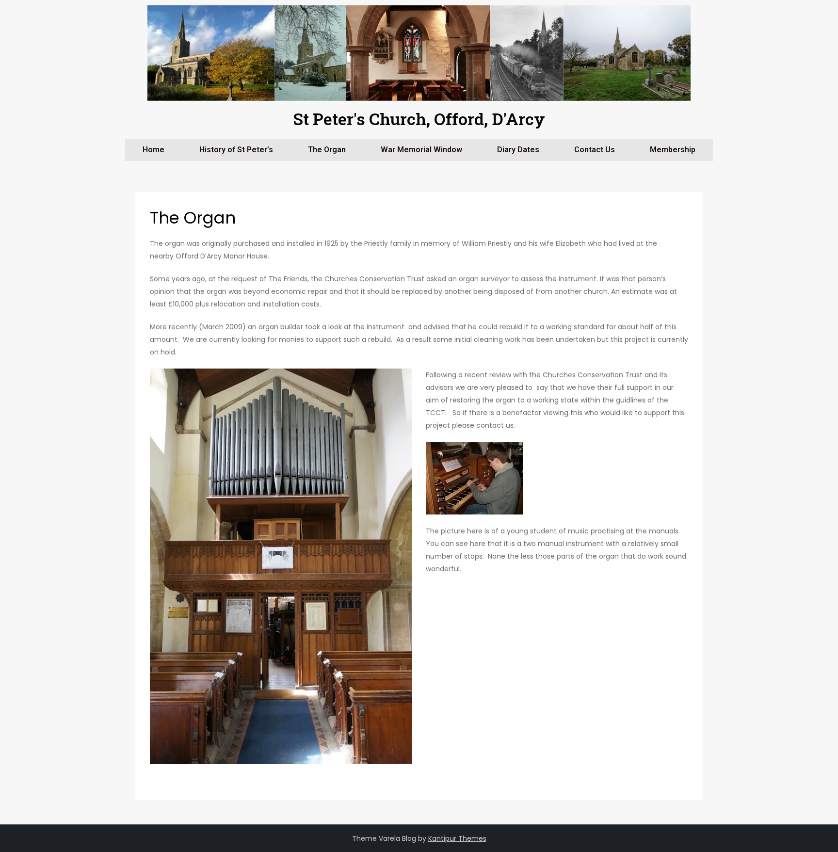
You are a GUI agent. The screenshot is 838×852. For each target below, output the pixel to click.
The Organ (327, 149)
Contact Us (594, 149)
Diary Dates (518, 149)
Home (153, 149)
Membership (672, 149)
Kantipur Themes (457, 838)
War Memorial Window (421, 149)
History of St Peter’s (236, 149)
